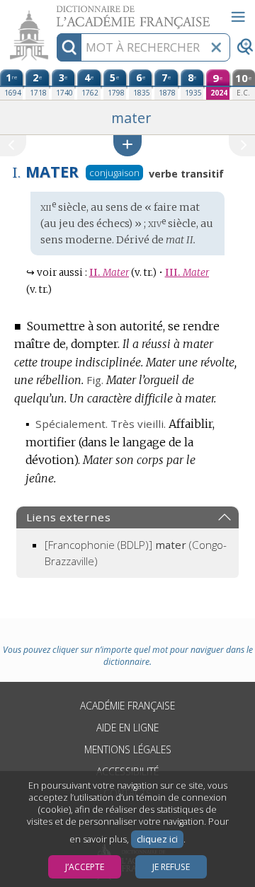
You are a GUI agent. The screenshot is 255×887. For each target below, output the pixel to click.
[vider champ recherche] (216, 47)
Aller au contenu (54, 12)
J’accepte (84, 867)
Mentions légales (127, 749)
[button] (127, 145)
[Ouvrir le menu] (238, 17)
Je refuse (171, 867)
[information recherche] (69, 47)
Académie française (127, 705)
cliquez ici (157, 839)
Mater (109, 273)
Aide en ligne (127, 727)
